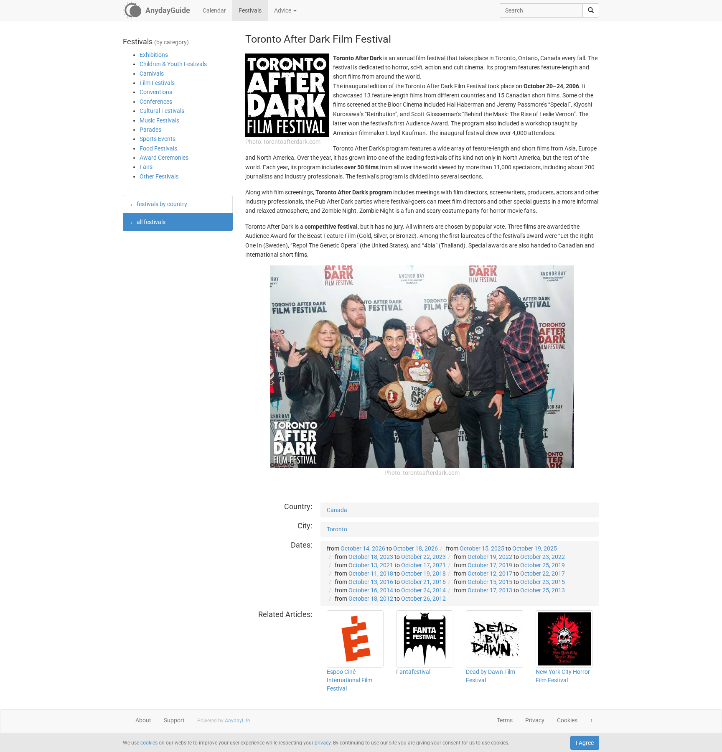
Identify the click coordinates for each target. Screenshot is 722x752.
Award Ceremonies (164, 157)
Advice (283, 10)
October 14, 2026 (363, 548)
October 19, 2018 (423, 573)
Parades (150, 129)
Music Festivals (159, 120)
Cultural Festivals (162, 110)
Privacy (534, 720)
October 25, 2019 (542, 565)
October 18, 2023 (370, 556)
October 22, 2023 (423, 556)
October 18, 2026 (415, 548)
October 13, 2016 (370, 582)
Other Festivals (159, 176)
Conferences (156, 101)
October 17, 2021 (423, 565)
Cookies (567, 720)
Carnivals (152, 73)
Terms (505, 720)
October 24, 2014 (423, 590)
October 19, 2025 (534, 548)
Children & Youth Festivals (173, 64)
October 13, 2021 (370, 565)
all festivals (151, 222)
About (143, 720)
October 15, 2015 (490, 582)
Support (174, 720)
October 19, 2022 (490, 556)
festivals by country (162, 204)
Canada (337, 510)
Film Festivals (157, 82)
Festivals (250, 10)
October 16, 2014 (370, 590)
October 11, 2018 (370, 573)
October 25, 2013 (542, 590)
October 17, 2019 (490, 565)
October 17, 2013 (490, 590)
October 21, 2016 (423, 582)
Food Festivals (158, 148)
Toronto (337, 529)
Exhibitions (154, 54)
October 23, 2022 (542, 556)
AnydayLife (237, 721)
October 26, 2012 (423, 598)
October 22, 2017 (542, 573)
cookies (149, 743)
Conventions (156, 92)
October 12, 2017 (490, 573)
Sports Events (157, 138)
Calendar (214, 10)
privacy (322, 743)
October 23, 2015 (542, 582)
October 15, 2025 (482, 548)
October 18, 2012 (370, 598)
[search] (590, 10)
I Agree (585, 742)
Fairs (146, 166)
